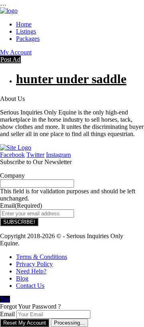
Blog (22, 278)
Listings (26, 31)
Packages (28, 38)
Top (5, 299)
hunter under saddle (71, 79)
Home (24, 24)
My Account (16, 52)
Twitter (35, 154)
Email (7, 314)
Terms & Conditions (41, 256)
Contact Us (30, 285)
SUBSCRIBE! (19, 222)
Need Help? (31, 271)
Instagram (58, 154)
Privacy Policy (34, 264)
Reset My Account (24, 323)
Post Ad (10, 59)
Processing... (69, 323)
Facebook (12, 154)
